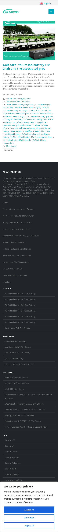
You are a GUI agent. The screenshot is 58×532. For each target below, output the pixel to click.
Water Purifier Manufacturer (14, 242)
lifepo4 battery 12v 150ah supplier (32, 137)
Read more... (8, 150)
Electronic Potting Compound (15, 275)
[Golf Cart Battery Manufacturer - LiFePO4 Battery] (11, 11)
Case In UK (9, 446)
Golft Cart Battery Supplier (19, 98)
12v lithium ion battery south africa (38, 119)
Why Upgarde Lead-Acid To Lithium (19, 415)
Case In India (10, 469)
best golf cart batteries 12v (23, 125)
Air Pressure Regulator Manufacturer (18, 216)
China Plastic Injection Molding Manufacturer (21, 235)
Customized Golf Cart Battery (17, 328)
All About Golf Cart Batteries (17, 383)
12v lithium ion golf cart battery (16, 122)
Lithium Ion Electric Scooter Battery (19, 364)
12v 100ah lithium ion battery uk (27, 107)
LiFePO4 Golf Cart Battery (15, 341)
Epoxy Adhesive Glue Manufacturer (17, 222)
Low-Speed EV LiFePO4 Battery (18, 347)
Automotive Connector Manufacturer (18, 209)
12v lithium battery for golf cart (16, 116)
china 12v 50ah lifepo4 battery (22, 128)
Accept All (29, 509)
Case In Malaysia (12, 474)
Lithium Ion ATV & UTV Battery (17, 352)
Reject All (29, 525)
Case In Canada (11, 451)
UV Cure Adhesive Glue (12, 269)
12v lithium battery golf (39, 116)
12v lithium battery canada (41, 113)
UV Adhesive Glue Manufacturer (16, 262)
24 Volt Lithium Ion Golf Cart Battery (20, 299)
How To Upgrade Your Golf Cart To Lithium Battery (26, 427)
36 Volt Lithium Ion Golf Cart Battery (20, 305)
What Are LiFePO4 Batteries (16, 377)
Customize (29, 517)
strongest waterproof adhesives (16, 229)
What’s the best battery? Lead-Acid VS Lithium (24, 404)
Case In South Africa (13, 480)
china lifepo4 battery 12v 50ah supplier (19, 134)
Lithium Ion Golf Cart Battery (17, 101)
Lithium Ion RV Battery (14, 358)
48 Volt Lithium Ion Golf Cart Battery (20, 311)
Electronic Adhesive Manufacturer (17, 255)
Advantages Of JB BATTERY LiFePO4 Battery (23, 421)
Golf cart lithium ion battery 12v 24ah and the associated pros (26, 67)
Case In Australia (12, 457)
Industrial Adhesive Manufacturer (17, 249)
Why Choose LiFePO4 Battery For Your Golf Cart (25, 409)
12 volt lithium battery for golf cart (20, 104)
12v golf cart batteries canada (34, 110)
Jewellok (6, 282)
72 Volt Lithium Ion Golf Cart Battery (20, 322)
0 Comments (11, 146)
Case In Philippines (13, 463)
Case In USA (10, 440)
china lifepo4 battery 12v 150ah (36, 131)
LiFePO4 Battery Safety (14, 389)
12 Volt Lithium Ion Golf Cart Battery (20, 293)
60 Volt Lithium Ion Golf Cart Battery (20, 316)
